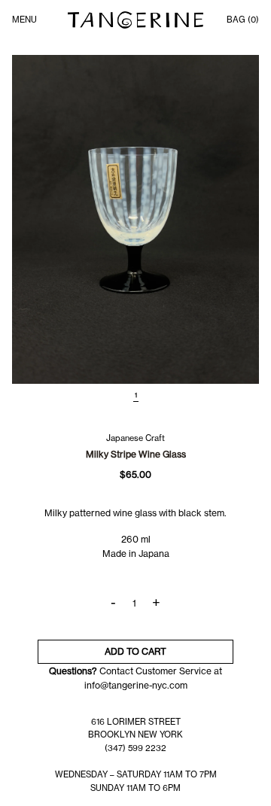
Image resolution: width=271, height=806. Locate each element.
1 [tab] (136, 395)
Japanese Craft (135, 438)
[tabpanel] (135, 219)
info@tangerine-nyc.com (135, 685)
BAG (243, 19)
